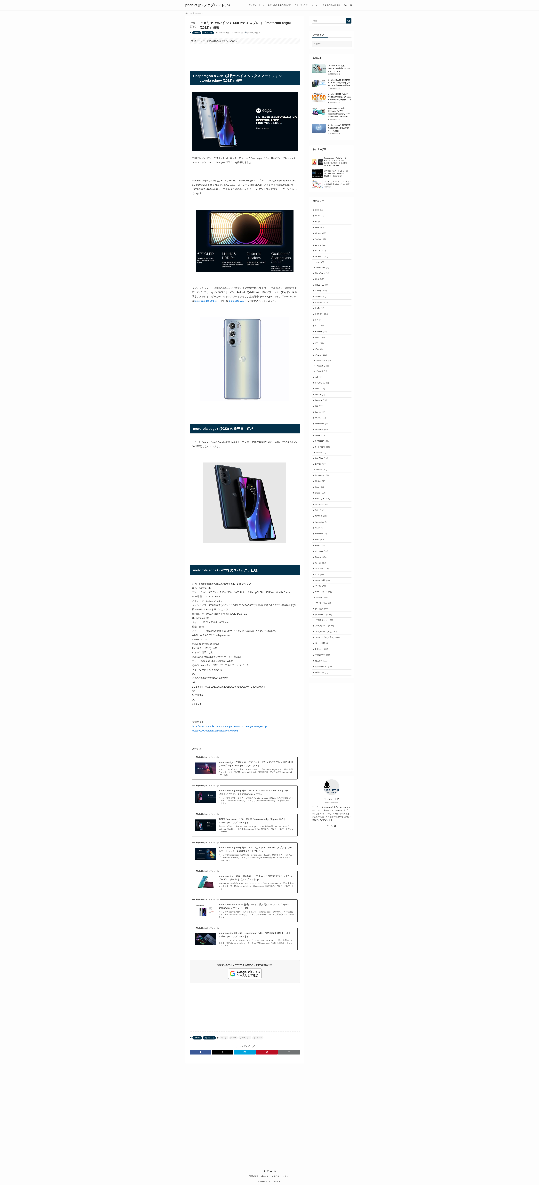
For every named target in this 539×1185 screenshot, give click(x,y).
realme (321, 470)
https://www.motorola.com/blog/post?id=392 (215, 730)
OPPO (320, 464)
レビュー (321, 649)
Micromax (321, 424)
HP (318, 320)
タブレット (323, 614)
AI (317, 221)
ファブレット (207, 33)
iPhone (321, 355)
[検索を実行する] (348, 21)
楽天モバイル (323, 666)
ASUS (320, 250)
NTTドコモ (322, 447)
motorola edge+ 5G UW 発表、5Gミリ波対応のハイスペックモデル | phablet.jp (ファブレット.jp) (255, 906)
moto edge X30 (236, 301)
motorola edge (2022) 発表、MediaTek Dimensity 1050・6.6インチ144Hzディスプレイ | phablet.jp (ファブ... (253, 792)
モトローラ (258, 1038)
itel (318, 377)
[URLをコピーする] (289, 1052)
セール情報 (322, 580)
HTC (319, 326)
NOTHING (322, 441)
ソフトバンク (323, 592)
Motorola (197, 33)
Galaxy (321, 290)
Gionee (320, 296)
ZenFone (322, 568)
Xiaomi (320, 557)
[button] (200, 1052)
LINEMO (321, 597)
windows (321, 551)
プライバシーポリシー (280, 1176)
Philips (320, 481)
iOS (319, 343)
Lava (320, 388)
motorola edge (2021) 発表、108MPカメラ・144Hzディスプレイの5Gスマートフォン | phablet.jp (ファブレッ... (255, 849)
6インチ (224, 1038)
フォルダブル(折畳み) (327, 637)
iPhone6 (321, 371)
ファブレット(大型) (326, 631)
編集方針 (265, 1176)
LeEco (320, 394)
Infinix (320, 337)
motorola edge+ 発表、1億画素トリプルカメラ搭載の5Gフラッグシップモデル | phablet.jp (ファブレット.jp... (255, 878)
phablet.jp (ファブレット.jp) (207, 5)
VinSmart (321, 534)
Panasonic (322, 475)
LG (319, 406)
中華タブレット (324, 620)
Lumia (320, 412)
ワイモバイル (323, 603)
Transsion (321, 522)
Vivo (319, 539)
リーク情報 (321, 643)
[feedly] (271, 1171)
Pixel (319, 487)
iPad (319, 349)
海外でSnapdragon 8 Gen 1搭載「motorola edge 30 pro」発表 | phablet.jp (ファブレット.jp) (252, 821)
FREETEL (321, 285)
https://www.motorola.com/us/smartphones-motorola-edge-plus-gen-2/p (229, 726)
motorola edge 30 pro (205, 301)
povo (320, 262)
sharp (320, 493)
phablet (233, 1038)
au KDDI (321, 256)
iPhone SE (322, 366)
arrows (320, 245)
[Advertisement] (245, 55)
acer (319, 210)
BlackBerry (322, 273)
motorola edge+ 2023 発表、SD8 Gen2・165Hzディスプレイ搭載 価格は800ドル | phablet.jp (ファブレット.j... (256, 764)
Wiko (320, 545)
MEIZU (320, 418)
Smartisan (321, 504)
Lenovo (321, 400)
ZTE (319, 574)
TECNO (321, 516)
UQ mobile (322, 267)
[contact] (335, 825)
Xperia (320, 563)
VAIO (319, 528)
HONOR (321, 314)
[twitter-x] (331, 825)
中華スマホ (322, 655)
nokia (320, 435)
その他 (320, 586)
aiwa (319, 227)
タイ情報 (321, 608)
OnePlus (321, 458)
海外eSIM (321, 672)
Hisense (321, 302)
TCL (319, 510)
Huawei (321, 331)
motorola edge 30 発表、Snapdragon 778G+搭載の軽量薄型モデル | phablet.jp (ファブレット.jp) (254, 935)
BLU (319, 279)
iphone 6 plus (323, 360)
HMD (319, 308)
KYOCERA (322, 383)
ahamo (321, 453)
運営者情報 (253, 1176)
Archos (320, 239)
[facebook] (327, 825)
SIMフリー (322, 498)
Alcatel (320, 233)
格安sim (321, 661)
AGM (319, 216)
